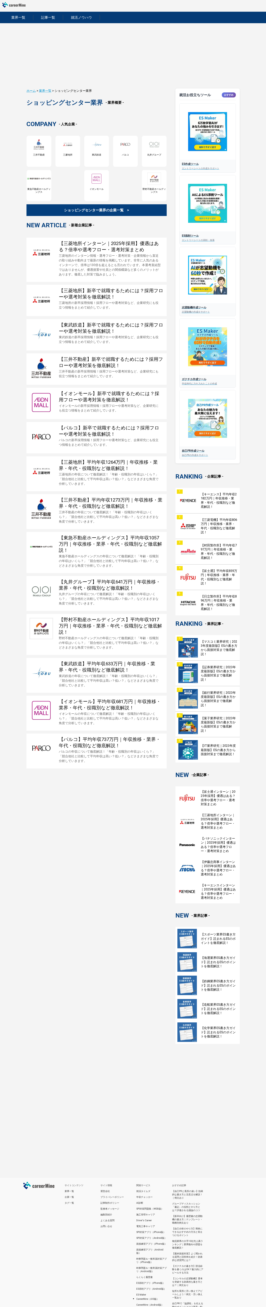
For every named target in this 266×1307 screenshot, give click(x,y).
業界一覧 (45, 91)
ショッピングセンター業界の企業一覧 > (96, 210)
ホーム (31, 91)
